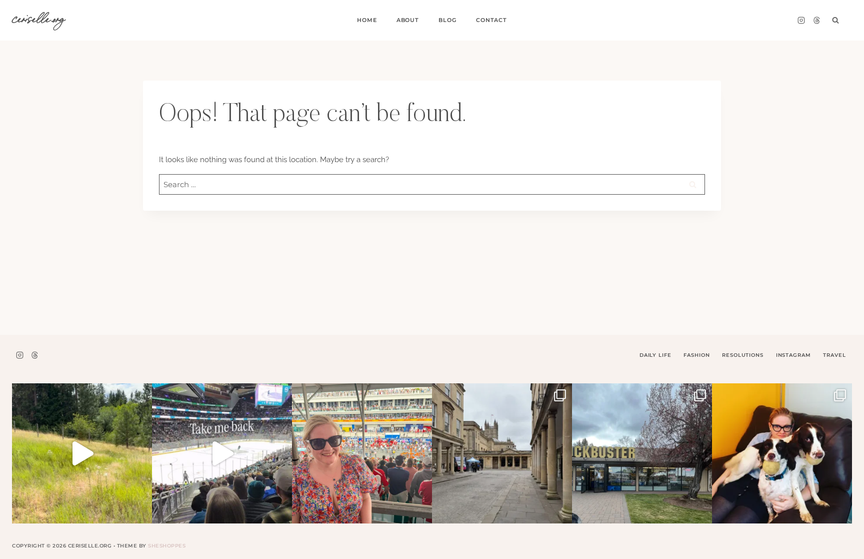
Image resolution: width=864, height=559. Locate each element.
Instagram (793, 355)
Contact (491, 20)
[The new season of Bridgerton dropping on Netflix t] (502, 453)
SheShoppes (167, 545)
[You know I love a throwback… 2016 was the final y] (782, 453)
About (407, 20)
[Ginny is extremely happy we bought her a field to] (82, 453)
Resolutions (742, 355)
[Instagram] (801, 20)
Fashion (697, 355)
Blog (447, 20)
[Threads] (816, 20)
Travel (834, 355)
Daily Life (656, 355)
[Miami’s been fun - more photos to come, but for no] (362, 453)
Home (366, 20)
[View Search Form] (835, 20)
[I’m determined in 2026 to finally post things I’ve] (642, 453)
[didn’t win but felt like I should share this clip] (222, 453)
